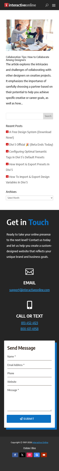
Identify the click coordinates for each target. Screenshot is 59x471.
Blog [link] (34, 448)
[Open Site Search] (45, 5)
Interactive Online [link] (40, 442)
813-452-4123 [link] (29, 323)
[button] (53, 5)
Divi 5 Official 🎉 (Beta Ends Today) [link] (31, 144)
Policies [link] (26, 448)
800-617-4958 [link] (29, 329)
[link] (20, 5)
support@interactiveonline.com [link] (29, 290)
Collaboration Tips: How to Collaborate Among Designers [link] (27, 58)
